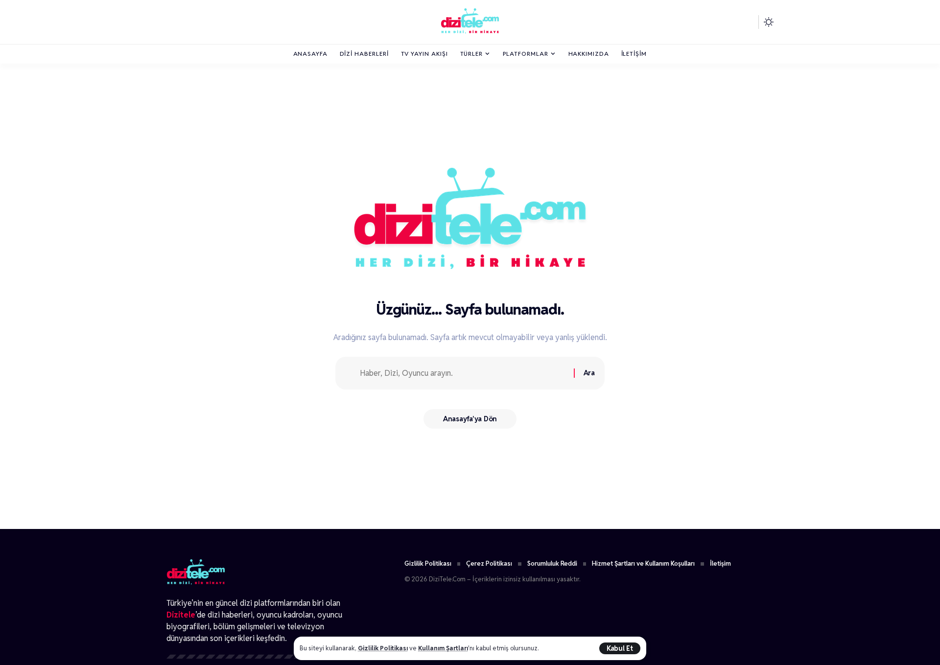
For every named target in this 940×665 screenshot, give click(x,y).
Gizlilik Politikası (383, 648)
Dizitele (180, 615)
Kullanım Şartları (443, 648)
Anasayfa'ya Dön (470, 418)
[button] (619, 648)
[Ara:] (463, 373)
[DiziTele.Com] (470, 22)
